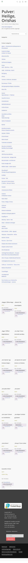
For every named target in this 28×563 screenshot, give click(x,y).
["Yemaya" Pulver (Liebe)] (20, 435)
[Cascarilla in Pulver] (7, 461)
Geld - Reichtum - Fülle (7, 67)
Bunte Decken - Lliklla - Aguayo (9, 231)
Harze (3, 151)
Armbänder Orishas (6, 195)
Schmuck (4, 205)
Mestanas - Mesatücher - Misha (9, 234)
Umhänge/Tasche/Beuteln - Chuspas (10, 253)
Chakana (4, 207)
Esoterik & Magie (6, 51)
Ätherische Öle (5, 56)
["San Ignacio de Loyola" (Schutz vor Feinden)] (20, 352)
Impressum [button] (4, 546)
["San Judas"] (20, 381)
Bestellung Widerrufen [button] (7, 554)
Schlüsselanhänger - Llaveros (9, 282)
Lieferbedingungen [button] (6, 549)
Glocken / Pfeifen (6, 133)
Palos (5, 198)
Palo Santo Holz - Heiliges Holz (9, 157)
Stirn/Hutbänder (6, 250)
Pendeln (4, 187)
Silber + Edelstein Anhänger (8, 222)
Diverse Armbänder (6, 210)
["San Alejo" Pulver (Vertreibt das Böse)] (20, 323)
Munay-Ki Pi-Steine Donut (8, 181)
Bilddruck (4, 276)
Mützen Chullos (5, 237)
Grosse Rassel (5, 136)
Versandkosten (7, 311)
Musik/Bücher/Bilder (7, 114)
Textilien (4, 226)
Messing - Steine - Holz (7, 219)
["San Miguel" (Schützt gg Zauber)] (20, 406)
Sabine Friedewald (6, 121)
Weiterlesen (18, 425)
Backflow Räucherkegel (7, 148)
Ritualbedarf (5, 170)
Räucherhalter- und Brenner (8, 160)
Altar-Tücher (5, 228)
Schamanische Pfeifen (7, 190)
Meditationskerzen (6, 104)
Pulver (3, 65)
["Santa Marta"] (7, 435)
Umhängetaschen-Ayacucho (8, 261)
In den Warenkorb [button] (7, 309)
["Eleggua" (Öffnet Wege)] (7, 294)
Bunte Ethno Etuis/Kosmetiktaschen (10, 254)
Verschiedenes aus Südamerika (9, 280)
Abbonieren (10, 539)
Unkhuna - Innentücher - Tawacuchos (11, 264)
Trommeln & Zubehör (7, 142)
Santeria (6, 24)
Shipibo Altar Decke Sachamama (9, 243)
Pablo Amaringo (5, 117)
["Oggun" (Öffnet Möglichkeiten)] (7, 323)
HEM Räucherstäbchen (7, 154)
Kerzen (3, 93)
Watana (6, 267)
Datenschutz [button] (12, 546)
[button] (25, 1)
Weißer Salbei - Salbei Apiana (9, 166)
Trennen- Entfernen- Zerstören (9, 79)
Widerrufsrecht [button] (16, 549)
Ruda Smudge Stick (6, 163)
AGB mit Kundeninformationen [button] (9, 551)
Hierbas (3, 59)
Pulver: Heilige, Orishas (7, 201)
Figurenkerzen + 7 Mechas (8, 95)
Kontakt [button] (20, 551)
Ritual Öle (4, 89)
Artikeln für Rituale (6, 53)
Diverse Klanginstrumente (8, 130)
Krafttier (4, 175)
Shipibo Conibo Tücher (7, 246)
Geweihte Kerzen (6, 98)
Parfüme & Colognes (6, 62)
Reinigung (4, 73)
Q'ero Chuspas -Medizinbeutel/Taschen (11, 258)
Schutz (3, 76)
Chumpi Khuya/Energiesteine (9, 172)
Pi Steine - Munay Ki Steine (8, 183)
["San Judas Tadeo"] (7, 381)
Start (3, 24)
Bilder (3, 116)
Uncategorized (5, 274)
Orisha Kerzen (5, 107)
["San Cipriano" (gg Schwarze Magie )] (7, 352)
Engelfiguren (5, 216)
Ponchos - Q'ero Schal (7, 240)
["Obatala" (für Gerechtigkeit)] (20, 294)
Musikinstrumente (6, 128)
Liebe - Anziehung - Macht (8, 70)
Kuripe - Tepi (5, 178)
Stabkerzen (4, 110)
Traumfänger (5, 271)
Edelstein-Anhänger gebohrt (8, 213)
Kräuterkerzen (5, 101)
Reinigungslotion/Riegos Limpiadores (11, 86)
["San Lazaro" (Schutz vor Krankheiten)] (7, 406)
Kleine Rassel (5, 139)
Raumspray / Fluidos (6, 83)
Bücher (3, 124)
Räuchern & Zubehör (7, 146)
